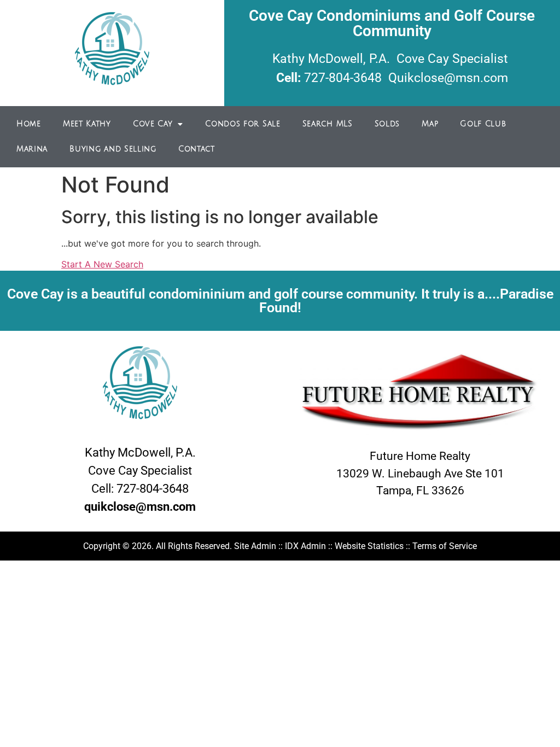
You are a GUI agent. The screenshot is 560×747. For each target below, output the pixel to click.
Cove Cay (153, 124)
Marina (32, 149)
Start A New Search (102, 264)
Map (430, 124)
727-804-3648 (343, 78)
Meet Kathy (87, 124)
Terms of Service (444, 546)
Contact (196, 149)
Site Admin (255, 546)
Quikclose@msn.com (448, 78)
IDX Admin (305, 546)
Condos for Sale (243, 124)
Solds (387, 124)
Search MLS (327, 124)
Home (28, 124)
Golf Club (483, 124)
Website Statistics (369, 546)
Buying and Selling (112, 149)
